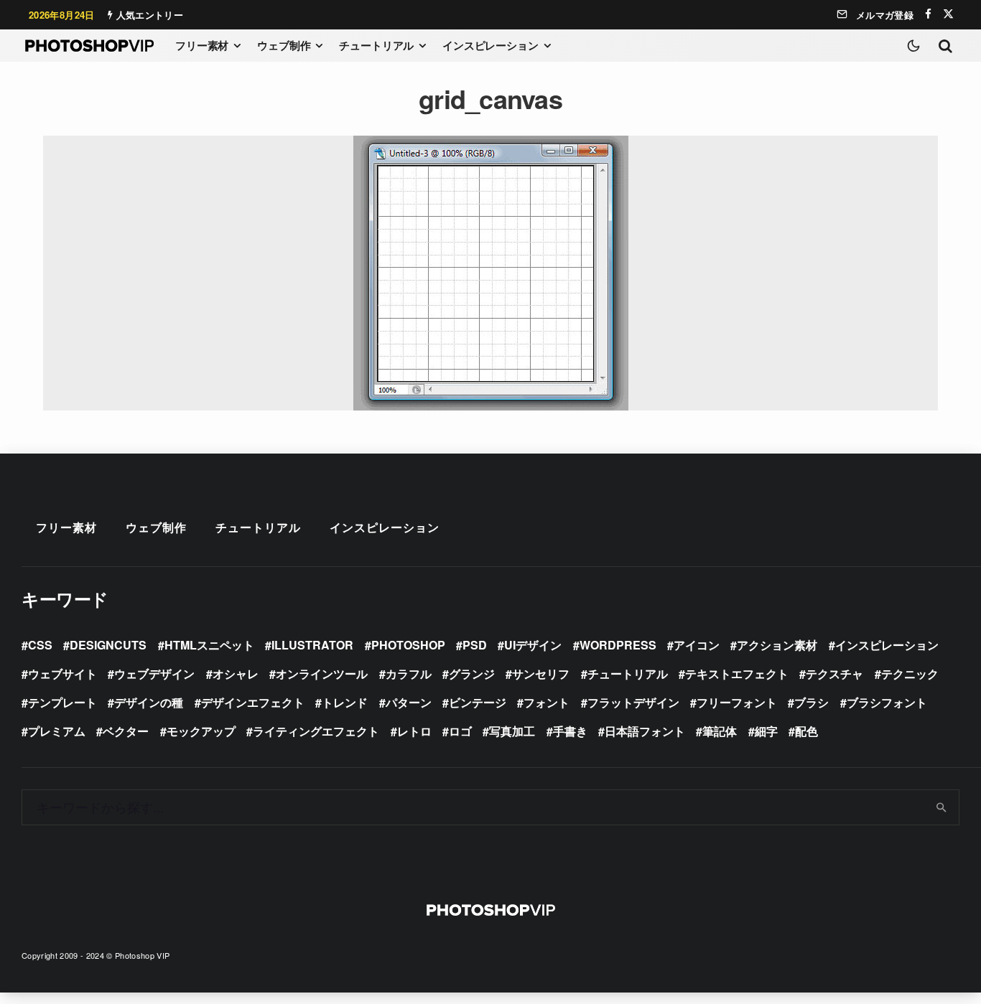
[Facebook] (928, 14)
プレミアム (56, 731)
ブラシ (811, 702)
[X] (948, 14)
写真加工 (512, 731)
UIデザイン (533, 645)
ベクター (126, 731)
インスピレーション (490, 45)
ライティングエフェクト (316, 731)
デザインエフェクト (252, 702)
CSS (40, 645)
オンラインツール (322, 673)
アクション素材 (777, 645)
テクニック (910, 673)
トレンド (345, 702)
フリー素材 (201, 45)
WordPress (618, 645)
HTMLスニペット (209, 645)
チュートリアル (376, 45)
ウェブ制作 (283, 45)
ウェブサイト (62, 673)
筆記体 (719, 731)
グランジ (472, 673)
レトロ (414, 731)
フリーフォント (737, 702)
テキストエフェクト (737, 673)
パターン (409, 702)
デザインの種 (148, 702)
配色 (806, 731)
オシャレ (236, 673)
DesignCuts (108, 645)
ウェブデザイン (154, 673)
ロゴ (460, 731)
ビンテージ (477, 702)
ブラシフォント (887, 702)
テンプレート (62, 702)
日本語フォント (645, 731)
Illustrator (312, 645)
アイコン (697, 645)
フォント (546, 702)
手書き (570, 731)
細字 (766, 731)
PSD (474, 645)
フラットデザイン (633, 702)
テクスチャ (834, 673)
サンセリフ (540, 673)
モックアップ (201, 731)
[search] (942, 807)
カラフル (409, 673)
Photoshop (408, 645)
